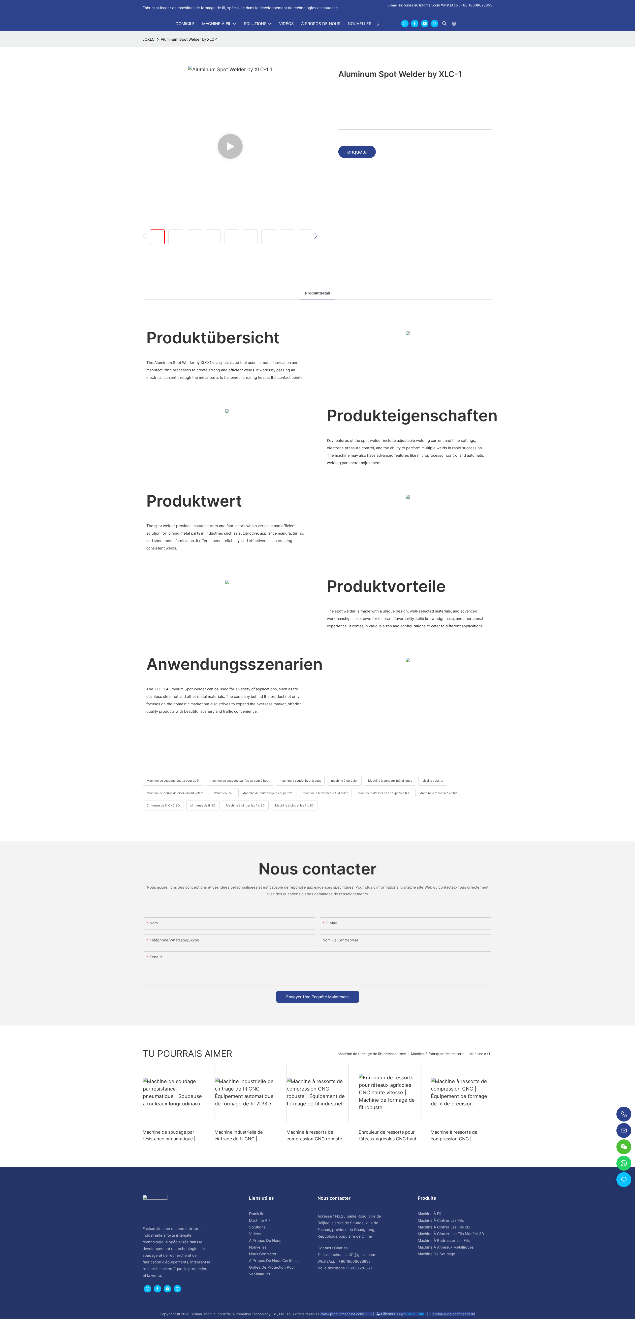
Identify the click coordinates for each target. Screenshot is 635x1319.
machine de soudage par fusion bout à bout (239, 780)
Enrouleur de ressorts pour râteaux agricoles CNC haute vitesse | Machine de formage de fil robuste (389, 1135)
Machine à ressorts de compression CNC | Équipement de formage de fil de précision (459, 1135)
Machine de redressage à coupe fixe (267, 793)
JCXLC (149, 39)
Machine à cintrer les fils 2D (294, 805)
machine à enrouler (344, 780)
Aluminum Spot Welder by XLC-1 (189, 39)
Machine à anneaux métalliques (390, 780)
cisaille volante (432, 780)
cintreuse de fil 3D (203, 805)
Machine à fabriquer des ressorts (437, 1054)
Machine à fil (480, 1054)
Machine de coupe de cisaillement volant (175, 793)
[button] (378, 23)
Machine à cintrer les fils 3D (245, 805)
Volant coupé (223, 793)
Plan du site (414, 1314)
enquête (357, 152)
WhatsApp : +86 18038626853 (466, 5)
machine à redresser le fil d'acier (325, 793)
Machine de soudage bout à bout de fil (173, 780)
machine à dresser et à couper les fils (383, 793)
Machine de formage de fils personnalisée (372, 1054)
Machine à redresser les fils (438, 793)
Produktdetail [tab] (317, 293)
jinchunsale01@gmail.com (419, 5)
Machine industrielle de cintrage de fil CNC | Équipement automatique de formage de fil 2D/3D (244, 1135)
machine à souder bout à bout (300, 780)
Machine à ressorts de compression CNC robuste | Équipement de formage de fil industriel (315, 1135)
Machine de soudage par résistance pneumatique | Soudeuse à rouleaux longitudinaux (169, 1135)
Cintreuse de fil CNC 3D (163, 805)
